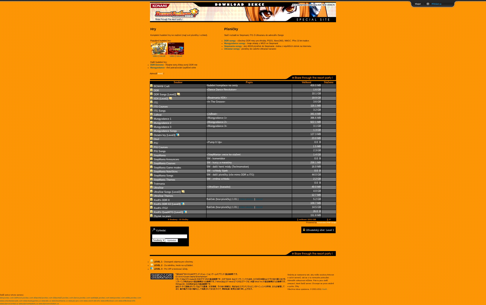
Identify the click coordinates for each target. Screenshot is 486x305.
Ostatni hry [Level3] (164, 135)
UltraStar (158, 187)
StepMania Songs (163, 175)
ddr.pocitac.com (7, 298)
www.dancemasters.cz (28, 304)
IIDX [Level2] (161, 98)
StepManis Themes (164, 179)
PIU (155, 143)
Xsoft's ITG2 (160, 208)
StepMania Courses (164, 163)
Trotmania (159, 183)
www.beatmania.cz (60, 301)
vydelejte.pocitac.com (100, 298)
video (155, 56)
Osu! (156, 139)
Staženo (328, 82)
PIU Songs (159, 151)
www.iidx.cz (46, 301)
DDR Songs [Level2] (165, 94)
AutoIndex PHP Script (326, 222)
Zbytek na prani (162, 216)
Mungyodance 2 (162, 123)
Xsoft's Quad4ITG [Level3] (168, 212)
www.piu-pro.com (75, 301)
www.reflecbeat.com (109, 301)
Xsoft (324, 289)
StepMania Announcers (166, 159)
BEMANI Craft (161, 86)
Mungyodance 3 (162, 127)
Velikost (306, 82)
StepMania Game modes (167, 167)
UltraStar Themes (163, 195)
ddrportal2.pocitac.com (63, 298)
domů (160, 73)
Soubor (178, 82)
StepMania (159, 155)
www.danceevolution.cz (49, 304)
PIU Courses (160, 147)
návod (162, 56)
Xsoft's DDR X (161, 200)
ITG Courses (160, 106)
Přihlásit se (436, 4)
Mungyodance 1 (162, 118)
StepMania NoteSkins (165, 171)
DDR (156, 90)
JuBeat (157, 114)
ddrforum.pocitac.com (23, 298)
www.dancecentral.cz (9, 304)
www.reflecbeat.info (126, 301)
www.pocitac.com (117, 298)
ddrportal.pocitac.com (43, 298)
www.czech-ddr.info (92, 301)
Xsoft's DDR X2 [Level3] (167, 204)
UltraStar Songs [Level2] (167, 191)
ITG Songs (159, 110)
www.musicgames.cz (32, 301)
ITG (155, 102)
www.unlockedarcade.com (11, 301)
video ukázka (246, 199)
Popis (249, 82)
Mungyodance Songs (165, 131)
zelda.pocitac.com (133, 298)
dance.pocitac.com (81, 298)
